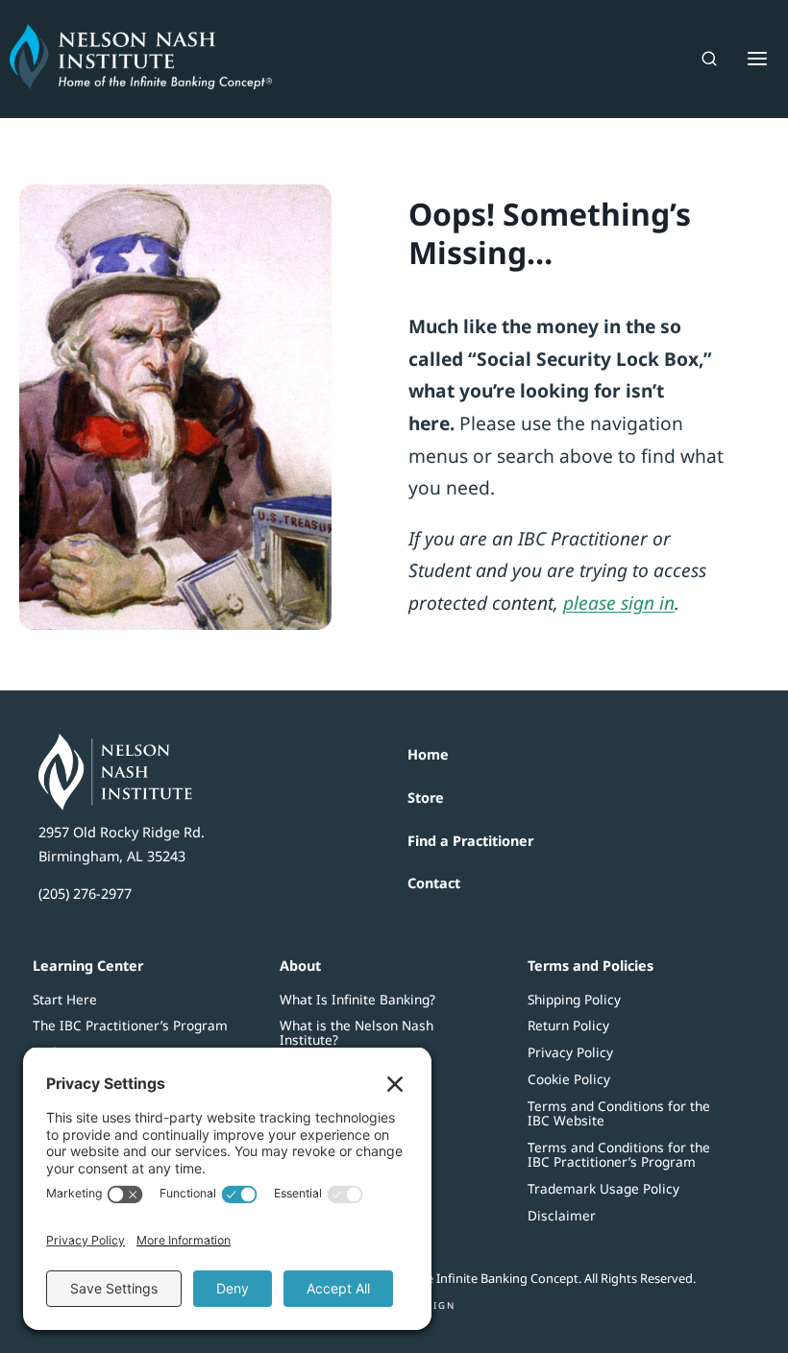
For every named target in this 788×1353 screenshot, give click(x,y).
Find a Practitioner (470, 841)
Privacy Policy (570, 1052)
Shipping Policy (574, 999)
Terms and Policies (590, 965)
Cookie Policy (569, 1079)
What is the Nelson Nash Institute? (356, 1032)
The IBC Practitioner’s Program (130, 1025)
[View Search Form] (709, 58)
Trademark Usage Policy (603, 1188)
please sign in (619, 603)
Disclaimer (562, 1215)
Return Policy (568, 1025)
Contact (433, 883)
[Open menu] (752, 58)
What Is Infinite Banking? (357, 999)
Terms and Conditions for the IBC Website (619, 1113)
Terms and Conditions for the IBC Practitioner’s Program (619, 1154)
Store (425, 797)
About (300, 965)
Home (428, 754)
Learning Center (88, 965)
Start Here (65, 999)
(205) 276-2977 (85, 893)
